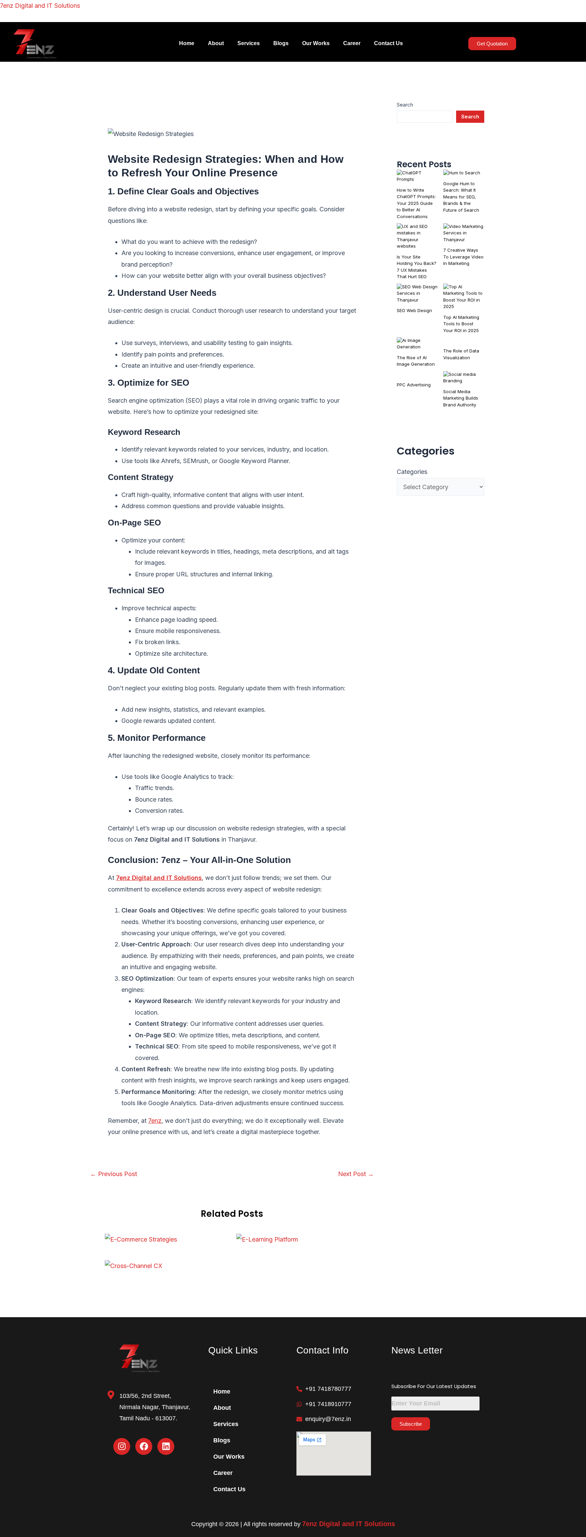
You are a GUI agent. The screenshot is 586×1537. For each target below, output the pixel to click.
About (216, 43)
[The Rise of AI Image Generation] (417, 343)
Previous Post (113, 1174)
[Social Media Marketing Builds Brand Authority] (463, 377)
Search (405, 104)
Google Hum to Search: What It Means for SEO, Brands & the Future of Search (461, 197)
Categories (412, 471)
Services (248, 43)
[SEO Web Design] (417, 294)
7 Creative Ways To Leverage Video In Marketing (463, 256)
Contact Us (388, 43)
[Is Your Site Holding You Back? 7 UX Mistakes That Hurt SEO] (417, 236)
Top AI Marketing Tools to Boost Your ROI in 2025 (461, 323)
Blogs (281, 43)
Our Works (316, 43)
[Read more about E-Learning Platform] (267, 1239)
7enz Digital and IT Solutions (40, 5)
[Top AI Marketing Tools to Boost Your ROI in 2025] (463, 297)
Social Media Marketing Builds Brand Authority (460, 398)
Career (351, 43)
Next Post (356, 1174)
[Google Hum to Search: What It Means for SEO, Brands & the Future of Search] (461, 173)
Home (186, 43)
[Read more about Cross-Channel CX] (133, 1265)
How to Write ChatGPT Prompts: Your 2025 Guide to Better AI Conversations (416, 203)
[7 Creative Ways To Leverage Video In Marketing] (463, 233)
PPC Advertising (414, 384)
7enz (154, 1120)
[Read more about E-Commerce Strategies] (141, 1239)
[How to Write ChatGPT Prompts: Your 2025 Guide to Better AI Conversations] (417, 176)
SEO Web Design (414, 310)
